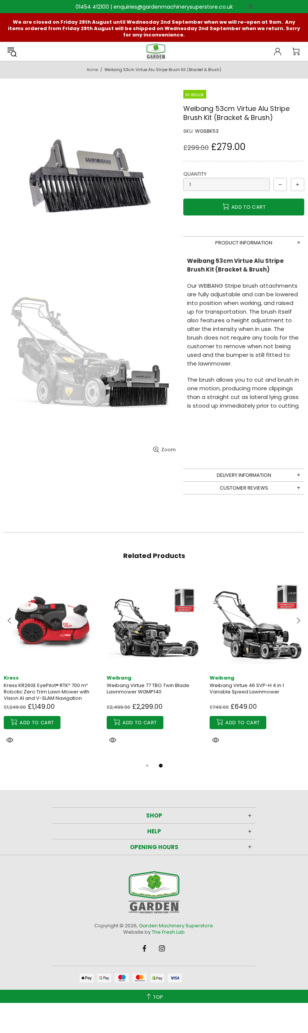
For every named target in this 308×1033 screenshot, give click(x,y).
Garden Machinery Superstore (156, 51)
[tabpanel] (51, 667)
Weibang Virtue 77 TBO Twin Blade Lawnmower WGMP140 (148, 688)
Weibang (119, 678)
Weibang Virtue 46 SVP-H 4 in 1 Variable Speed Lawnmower (247, 688)
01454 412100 (92, 7)
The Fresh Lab (168, 932)
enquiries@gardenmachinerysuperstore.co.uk (173, 7)
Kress (11, 678)
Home (92, 70)
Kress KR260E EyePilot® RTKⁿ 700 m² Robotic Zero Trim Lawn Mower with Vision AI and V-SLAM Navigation (46, 691)
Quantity (195, 174)
